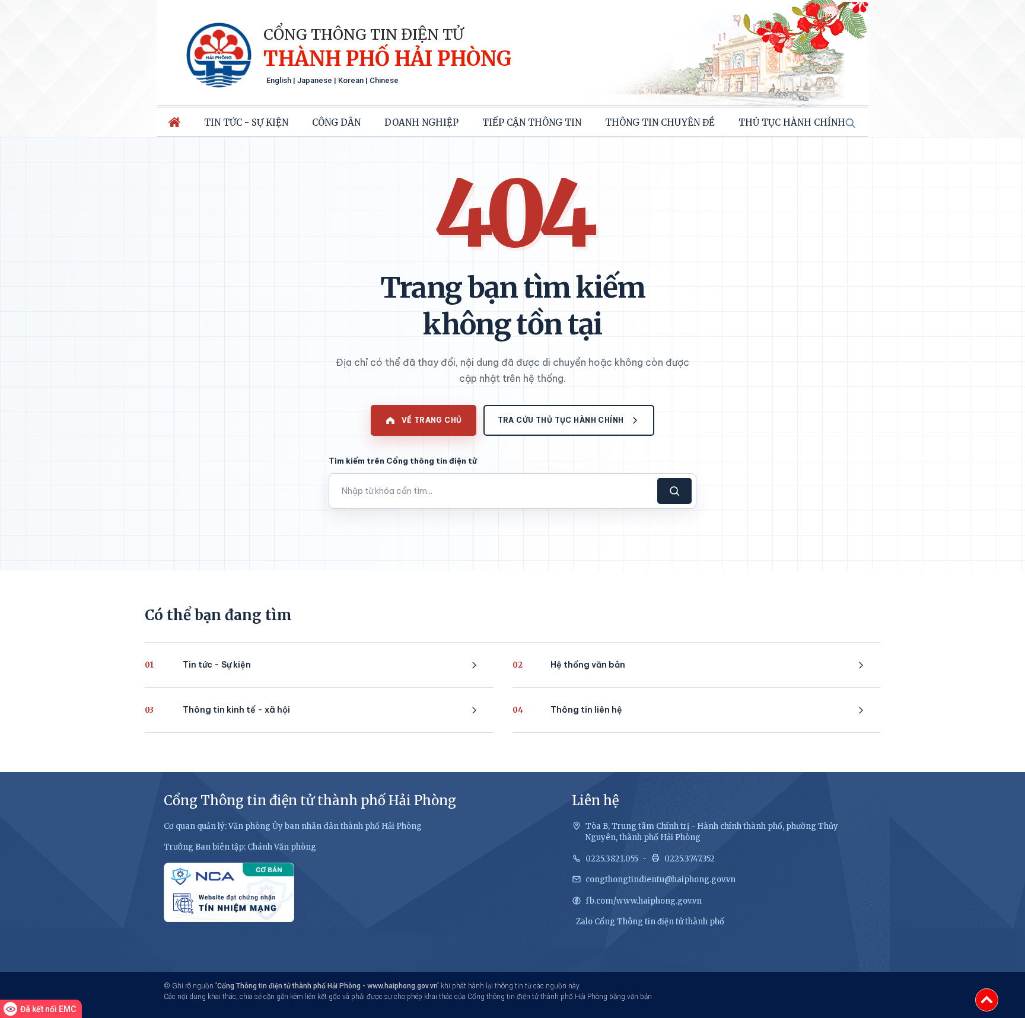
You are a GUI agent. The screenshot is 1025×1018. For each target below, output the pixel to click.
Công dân (336, 122)
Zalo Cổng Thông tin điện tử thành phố (650, 922)
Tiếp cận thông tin (531, 122)
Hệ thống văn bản (568, 664)
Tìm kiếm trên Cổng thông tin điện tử (403, 460)
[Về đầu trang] (986, 999)
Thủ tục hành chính (791, 122)
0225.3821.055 (611, 859)
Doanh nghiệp (421, 122)
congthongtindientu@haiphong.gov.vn (660, 880)
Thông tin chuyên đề (660, 122)
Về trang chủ (432, 420)
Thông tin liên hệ (567, 709)
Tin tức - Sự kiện (246, 122)
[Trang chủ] (174, 122)
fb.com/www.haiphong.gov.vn (643, 901)
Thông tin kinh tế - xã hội (217, 709)
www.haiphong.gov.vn (402, 986)
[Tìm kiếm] (850, 122)
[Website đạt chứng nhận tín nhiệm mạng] (229, 892)
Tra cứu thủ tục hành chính (561, 420)
